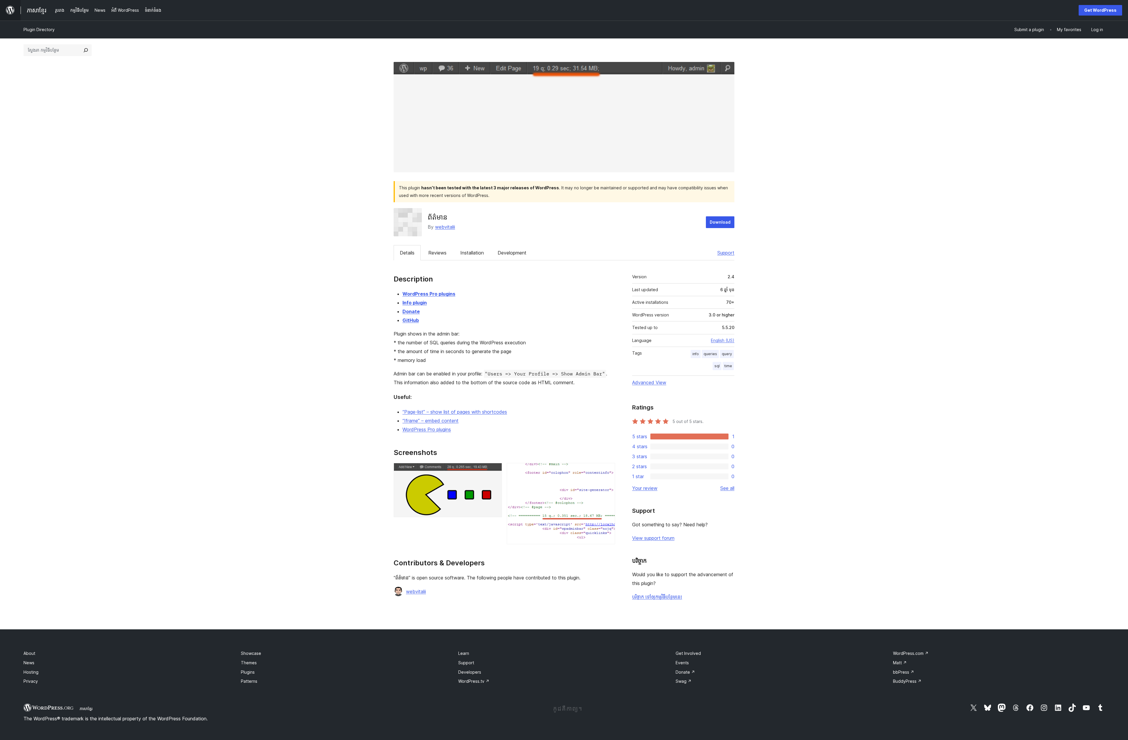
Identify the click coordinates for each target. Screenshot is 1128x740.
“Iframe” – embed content (430, 421)
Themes (249, 662)
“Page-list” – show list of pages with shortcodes (454, 412)
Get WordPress (1100, 10)
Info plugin (414, 303)
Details (407, 253)
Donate (411, 311)
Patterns (249, 681)
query (727, 354)
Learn (463, 653)
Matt (900, 662)
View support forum (653, 538)
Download (720, 222)
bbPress (903, 672)
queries (710, 354)
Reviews (437, 253)
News (29, 662)
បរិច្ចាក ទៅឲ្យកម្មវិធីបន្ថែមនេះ (657, 597)
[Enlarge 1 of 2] (494, 471)
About (29, 653)
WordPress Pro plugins (428, 294)
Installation (472, 253)
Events (682, 662)
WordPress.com (911, 653)
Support (725, 253)
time (728, 366)
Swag (683, 681)
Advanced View (649, 382)
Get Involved (688, 653)
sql (717, 366)
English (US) (722, 340)
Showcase (251, 653)
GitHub (410, 320)
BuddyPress (907, 681)
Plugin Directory (39, 29)
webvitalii (445, 227)
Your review (644, 488)
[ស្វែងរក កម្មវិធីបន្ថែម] (86, 50)
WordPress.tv (473, 681)
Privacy (31, 681)
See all (727, 488)
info (695, 354)
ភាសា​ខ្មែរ (86, 708)
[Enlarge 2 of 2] (607, 471)
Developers (469, 672)
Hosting (31, 672)
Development (512, 253)
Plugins (248, 672)
